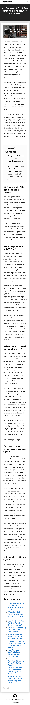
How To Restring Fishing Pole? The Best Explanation (16, 636)
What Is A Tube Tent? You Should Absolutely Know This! (16, 615)
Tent (15, 17)
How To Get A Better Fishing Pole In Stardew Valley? (17, 623)
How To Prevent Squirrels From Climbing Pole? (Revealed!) (15, 671)
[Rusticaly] (6, 2)
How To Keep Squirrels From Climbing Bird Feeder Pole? (14, 653)
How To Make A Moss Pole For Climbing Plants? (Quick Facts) (17, 662)
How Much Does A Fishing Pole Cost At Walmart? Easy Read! (17, 644)
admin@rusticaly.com (19, 699)
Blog (6, 699)
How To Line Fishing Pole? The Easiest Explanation (17, 630)
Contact (11, 699)
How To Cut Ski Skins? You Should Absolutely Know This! (16, 679)
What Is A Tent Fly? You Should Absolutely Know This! (16, 606)
